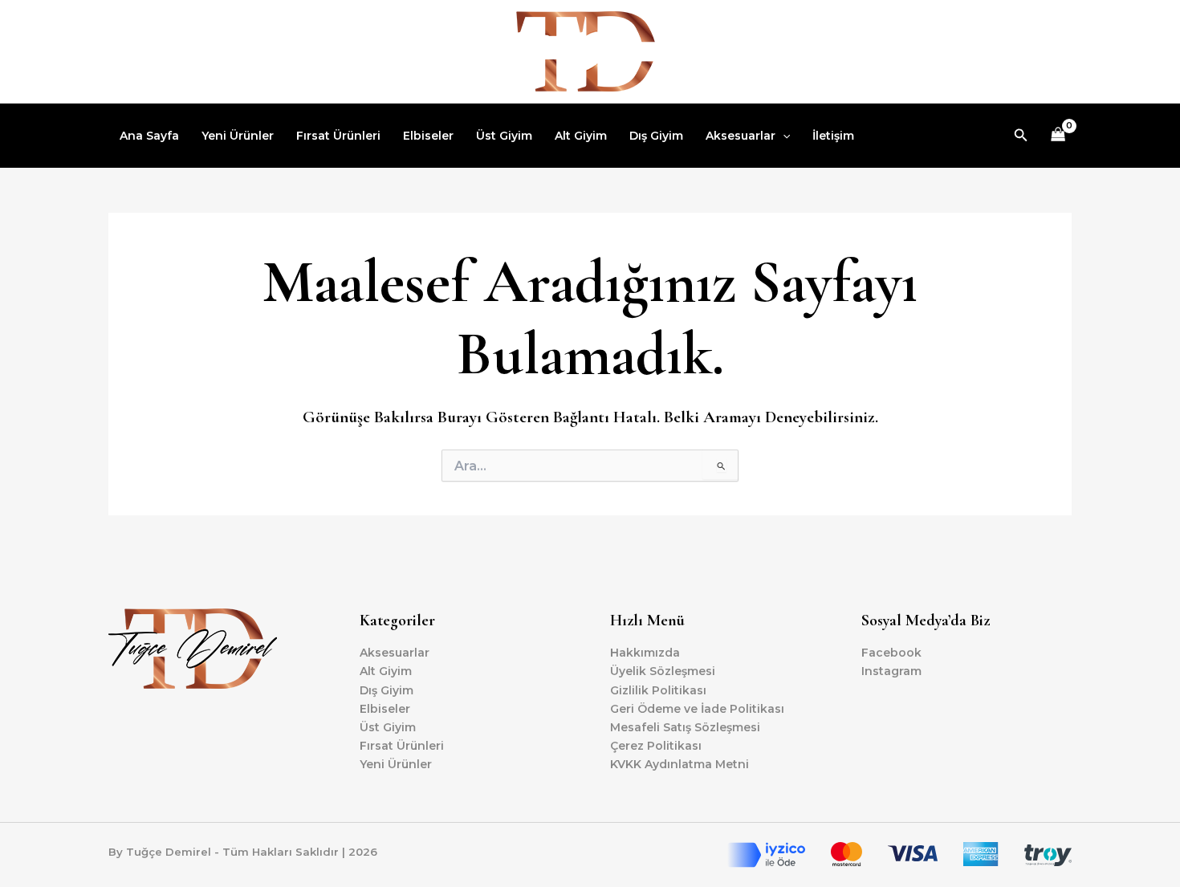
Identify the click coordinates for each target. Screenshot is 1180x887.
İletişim (833, 135)
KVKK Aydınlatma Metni (679, 764)
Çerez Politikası (656, 745)
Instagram (891, 671)
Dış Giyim (656, 135)
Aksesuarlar (740, 135)
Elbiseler (428, 135)
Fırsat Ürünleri (338, 135)
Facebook (891, 652)
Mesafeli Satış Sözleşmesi (685, 727)
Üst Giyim (504, 135)
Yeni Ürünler (237, 135)
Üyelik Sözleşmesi (662, 671)
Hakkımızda (645, 652)
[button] (782, 136)
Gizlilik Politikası (658, 690)
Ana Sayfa (149, 135)
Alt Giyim (581, 135)
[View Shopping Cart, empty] (1058, 136)
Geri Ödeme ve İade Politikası (697, 709)
